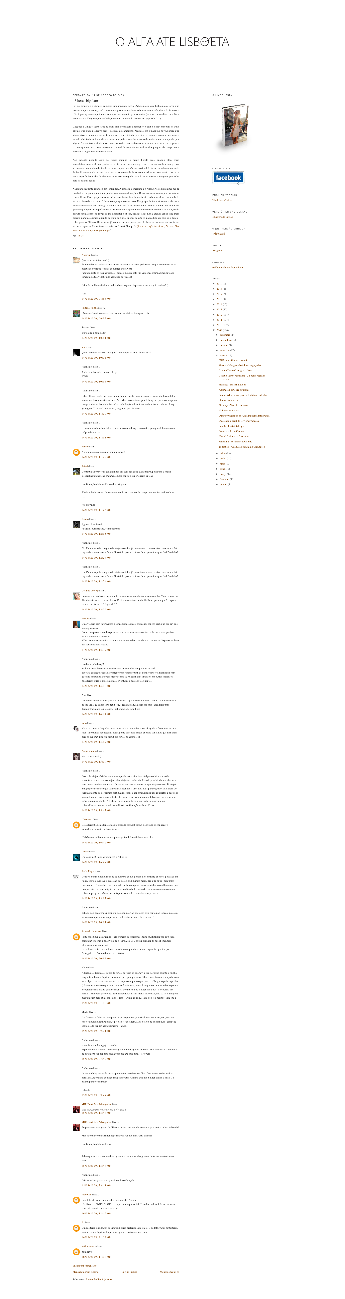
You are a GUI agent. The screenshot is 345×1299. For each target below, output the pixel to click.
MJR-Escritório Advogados (96, 1104)
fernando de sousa (91, 931)
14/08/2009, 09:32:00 (96, 318)
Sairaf (85, 466)
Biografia (217, 250)
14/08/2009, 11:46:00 (96, 510)
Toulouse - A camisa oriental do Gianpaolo (242, 446)
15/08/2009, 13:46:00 (96, 1113)
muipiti (86, 618)
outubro (224, 345)
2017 (220, 294)
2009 (220, 330)
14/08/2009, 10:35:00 (96, 381)
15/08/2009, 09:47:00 (96, 1095)
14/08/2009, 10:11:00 (96, 338)
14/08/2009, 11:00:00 (96, 413)
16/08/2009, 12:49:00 (96, 1213)
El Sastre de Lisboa (222, 217)
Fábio (85, 446)
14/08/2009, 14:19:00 (96, 742)
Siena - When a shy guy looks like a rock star (243, 395)
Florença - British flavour (232, 384)
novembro (225, 340)
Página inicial (129, 1272)
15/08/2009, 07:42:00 (96, 1059)
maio (223, 463)
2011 (220, 320)
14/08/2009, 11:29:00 (96, 457)
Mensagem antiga (169, 1272)
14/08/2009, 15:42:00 (96, 810)
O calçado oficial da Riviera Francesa (239, 421)
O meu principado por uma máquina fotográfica (244, 415)
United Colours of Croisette (234, 436)
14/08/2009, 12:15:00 (96, 533)
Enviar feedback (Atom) (99, 1279)
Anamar (86, 255)
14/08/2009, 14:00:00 (96, 686)
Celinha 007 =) (90, 590)
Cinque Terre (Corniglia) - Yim (235, 370)
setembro (225, 350)
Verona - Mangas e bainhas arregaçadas (240, 365)
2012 (220, 314)
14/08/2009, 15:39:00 (96, 761)
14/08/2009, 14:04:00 (96, 714)
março (223, 474)
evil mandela (89, 1246)
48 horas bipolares (86, 100)
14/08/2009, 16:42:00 (96, 842)
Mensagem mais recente (85, 1272)
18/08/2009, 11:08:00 (96, 1257)
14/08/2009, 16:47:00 (96, 862)
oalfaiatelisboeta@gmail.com (228, 267)
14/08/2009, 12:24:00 (96, 557)
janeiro (224, 484)
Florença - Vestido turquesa (233, 405)
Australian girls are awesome (234, 389)
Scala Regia (88, 871)
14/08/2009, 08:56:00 (96, 298)
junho (223, 458)
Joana (85, 519)
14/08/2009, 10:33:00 (96, 357)
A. (83, 1222)
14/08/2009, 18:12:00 (96, 898)
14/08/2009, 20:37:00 (96, 958)
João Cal (86, 1194)
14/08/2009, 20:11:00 (96, 922)
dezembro (225, 334)
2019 (220, 283)
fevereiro (225, 479)
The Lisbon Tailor (222, 200)
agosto (224, 355)
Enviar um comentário (85, 1265)
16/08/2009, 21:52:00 (96, 1237)
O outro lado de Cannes (231, 431)
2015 (220, 299)
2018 (220, 288)
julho (223, 453)
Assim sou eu (89, 751)
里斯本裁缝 (218, 233)
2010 (220, 325)
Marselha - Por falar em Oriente (235, 441)
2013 (220, 309)
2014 (220, 304)
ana (83, 347)
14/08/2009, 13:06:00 (96, 609)
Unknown (87, 819)
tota (84, 723)
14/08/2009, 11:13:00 (96, 437)
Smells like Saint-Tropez (232, 426)
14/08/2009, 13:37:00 (96, 650)
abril (222, 469)
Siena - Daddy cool (229, 400)
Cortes (85, 851)
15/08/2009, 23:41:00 (96, 1185)
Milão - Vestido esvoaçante (233, 360)
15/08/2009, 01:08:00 (96, 1003)
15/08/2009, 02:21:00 (96, 1031)
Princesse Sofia (90, 307)
